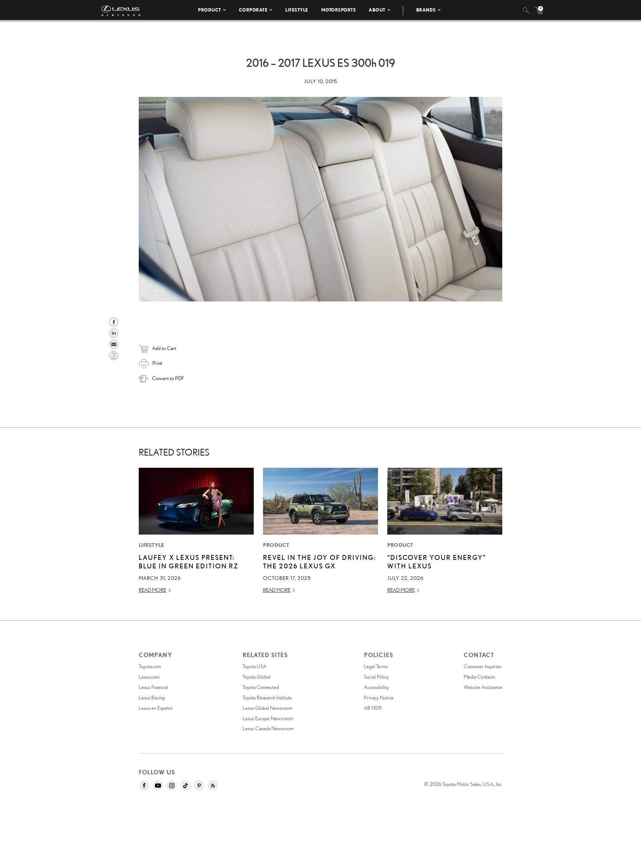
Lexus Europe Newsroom (268, 718)
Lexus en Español (155, 708)
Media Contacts (479, 677)
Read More (152, 590)
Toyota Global (256, 677)
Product (209, 9)
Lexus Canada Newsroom (268, 728)
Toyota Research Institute (267, 698)
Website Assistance (483, 687)
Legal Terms (376, 666)
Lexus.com (149, 677)
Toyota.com (150, 666)
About (377, 9)
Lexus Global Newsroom (267, 708)
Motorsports (338, 9)
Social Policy (376, 677)
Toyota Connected (261, 687)
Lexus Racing (152, 698)
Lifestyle (296, 9)
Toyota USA (254, 666)
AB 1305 (373, 708)
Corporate (253, 9)
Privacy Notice (379, 698)
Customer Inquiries (483, 666)
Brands (426, 9)
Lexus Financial (153, 687)
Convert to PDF (168, 378)
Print (157, 363)
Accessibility (376, 687)
